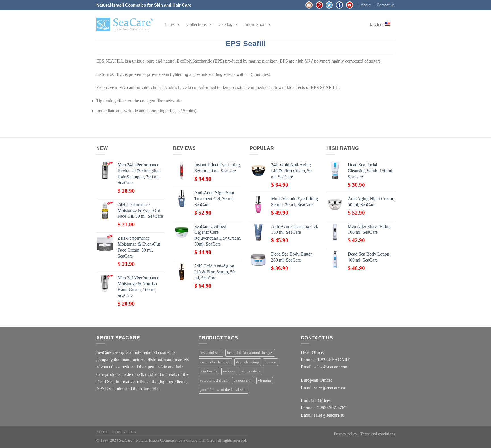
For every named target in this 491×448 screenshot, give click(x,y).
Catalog (225, 24)
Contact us (386, 5)
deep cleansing (247, 362)
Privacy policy (345, 434)
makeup (229, 371)
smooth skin (243, 381)
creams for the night (215, 362)
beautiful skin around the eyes (250, 353)
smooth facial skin (214, 381)
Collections (196, 24)
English (377, 24)
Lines (169, 24)
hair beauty (209, 371)
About (366, 5)
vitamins (264, 381)
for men (270, 362)
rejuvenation (250, 371)
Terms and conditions (377, 434)
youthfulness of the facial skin (223, 390)
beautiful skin (211, 353)
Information (254, 24)
